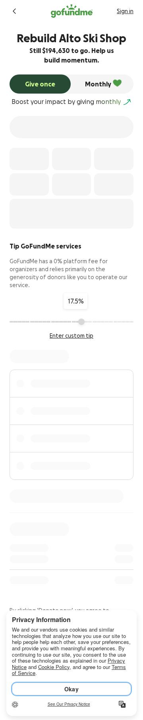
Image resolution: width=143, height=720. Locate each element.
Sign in (125, 11)
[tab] (40, 84)
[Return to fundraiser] (14, 11)
